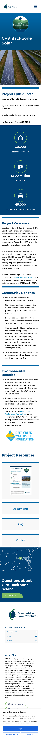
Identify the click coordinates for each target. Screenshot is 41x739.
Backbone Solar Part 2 (24, 277)
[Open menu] (35, 6)
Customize (10, 735)
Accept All (20, 729)
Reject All (29, 735)
